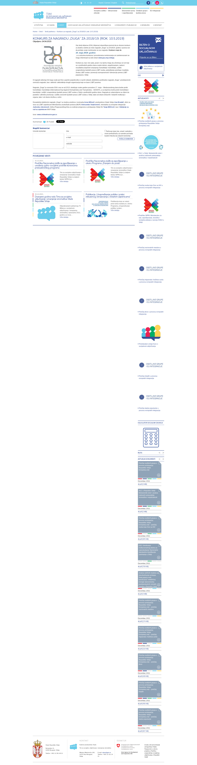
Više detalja (64, 181)
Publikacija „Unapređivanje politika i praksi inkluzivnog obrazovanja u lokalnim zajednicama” (108, 195)
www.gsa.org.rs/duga (106, 58)
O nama (51, 25)
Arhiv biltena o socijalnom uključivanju (153, 67)
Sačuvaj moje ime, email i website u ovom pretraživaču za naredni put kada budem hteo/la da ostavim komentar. (119, 133)
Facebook (148, 3)
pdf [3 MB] (143, 484)
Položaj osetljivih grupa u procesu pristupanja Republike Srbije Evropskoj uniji (151, 123)
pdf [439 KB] (143, 676)
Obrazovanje (112, 11)
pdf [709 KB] (143, 566)
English (114, 3)
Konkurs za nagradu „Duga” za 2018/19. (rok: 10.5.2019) (78, 38)
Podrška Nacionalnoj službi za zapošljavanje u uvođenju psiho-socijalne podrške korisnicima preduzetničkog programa (56, 165)
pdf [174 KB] (143, 621)
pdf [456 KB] (143, 704)
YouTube (157, 3)
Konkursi (146, 25)
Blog (140, 453)
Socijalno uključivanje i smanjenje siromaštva (90, 25)
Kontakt (158, 25)
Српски (107, 3)
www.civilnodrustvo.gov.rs (47, 114)
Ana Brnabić (119, 102)
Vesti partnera (50, 32)
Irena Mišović (89, 102)
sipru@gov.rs (106, 752)
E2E (139, 75)
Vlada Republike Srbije (48, 3)
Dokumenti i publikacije (126, 25)
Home (35, 32)
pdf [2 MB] (143, 512)
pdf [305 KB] (143, 539)
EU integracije (155, 11)
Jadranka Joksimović (41, 107)
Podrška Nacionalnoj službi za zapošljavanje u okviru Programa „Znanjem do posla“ (107, 162)
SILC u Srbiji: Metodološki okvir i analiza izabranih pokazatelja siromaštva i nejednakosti (150, 155)
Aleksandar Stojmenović (90, 105)
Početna (39, 25)
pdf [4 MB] (143, 594)
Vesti (62, 25)
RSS (162, 3)
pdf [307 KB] (143, 731)
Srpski (100, 3)
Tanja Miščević (109, 107)
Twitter (153, 3)
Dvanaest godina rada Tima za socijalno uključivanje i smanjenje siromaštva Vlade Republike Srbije (54, 198)
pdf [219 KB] (143, 649)
